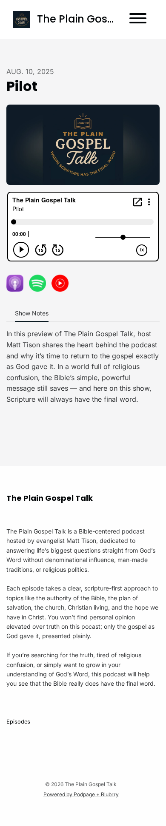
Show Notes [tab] (32, 313)
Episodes (18, 721)
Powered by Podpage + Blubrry (81, 794)
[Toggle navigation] (138, 19)
